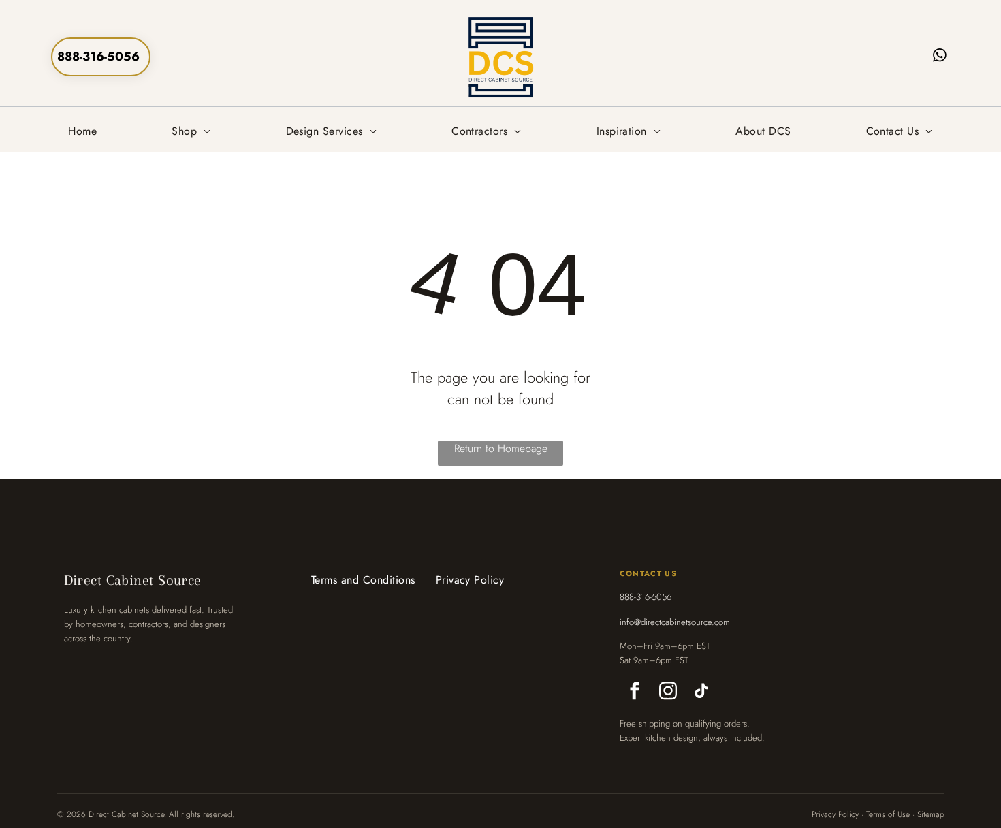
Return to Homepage (500, 448)
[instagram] (668, 692)
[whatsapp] (940, 57)
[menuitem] (82, 131)
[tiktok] (701, 692)
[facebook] (635, 692)
